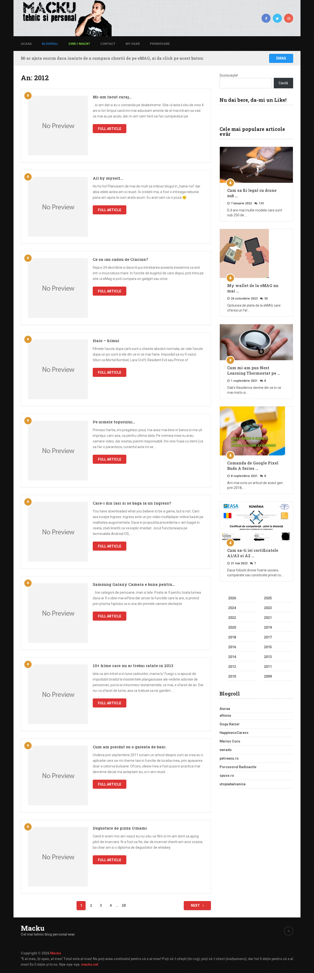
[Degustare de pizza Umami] (58, 857)
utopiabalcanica (233, 784)
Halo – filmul (106, 340)
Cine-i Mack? (79, 44)
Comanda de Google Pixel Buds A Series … (252, 465)
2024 (232, 608)
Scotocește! (229, 75)
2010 (232, 676)
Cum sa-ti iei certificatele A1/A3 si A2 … (252, 553)
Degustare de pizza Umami (120, 828)
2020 (232, 627)
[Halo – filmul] (58, 369)
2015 (268, 647)
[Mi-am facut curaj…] (58, 125)
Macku (32, 928)
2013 (268, 657)
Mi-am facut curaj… (112, 96)
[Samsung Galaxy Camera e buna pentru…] (58, 613)
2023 (268, 608)
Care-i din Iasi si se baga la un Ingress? (132, 503)
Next (196, 905)
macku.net (89, 964)
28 (124, 905)
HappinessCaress (234, 733)
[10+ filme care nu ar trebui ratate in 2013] (58, 694)
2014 (232, 657)
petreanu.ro (229, 758)
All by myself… (108, 178)
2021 (268, 618)
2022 (232, 618)
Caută (283, 83)
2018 (232, 637)
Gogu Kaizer (230, 724)
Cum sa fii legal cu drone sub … (251, 193)
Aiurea (225, 709)
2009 (268, 676)
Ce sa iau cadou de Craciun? (120, 259)
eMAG (281, 58)
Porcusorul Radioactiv (238, 767)
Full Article (109, 129)
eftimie (225, 716)
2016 (232, 647)
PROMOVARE (160, 44)
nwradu (226, 750)
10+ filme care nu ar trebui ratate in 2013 (133, 665)
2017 (268, 637)
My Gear (133, 44)
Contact (107, 44)
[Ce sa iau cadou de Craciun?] (58, 288)
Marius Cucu (230, 741)
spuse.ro (227, 775)
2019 (268, 627)
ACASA (26, 44)
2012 (232, 667)
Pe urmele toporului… (114, 421)
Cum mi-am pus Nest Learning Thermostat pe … (253, 370)
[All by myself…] (58, 207)
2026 (232, 598)
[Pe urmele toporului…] (58, 450)
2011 (268, 667)
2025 (268, 598)
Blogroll (50, 44)
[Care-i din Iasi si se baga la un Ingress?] (58, 532)
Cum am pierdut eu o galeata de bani (129, 746)
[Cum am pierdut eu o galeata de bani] (58, 775)
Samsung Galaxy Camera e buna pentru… (134, 584)
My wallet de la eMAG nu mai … (252, 288)
